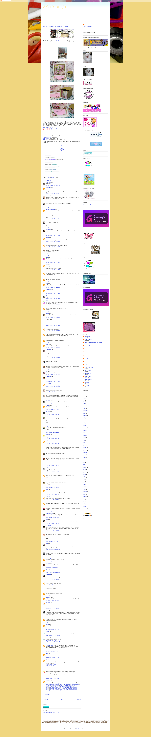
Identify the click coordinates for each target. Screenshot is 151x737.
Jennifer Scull (48, 229)
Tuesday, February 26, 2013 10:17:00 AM (53, 584)
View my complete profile (87, 26)
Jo (46, 507)
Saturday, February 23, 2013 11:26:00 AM (53, 218)
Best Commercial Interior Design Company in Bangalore (59, 687)
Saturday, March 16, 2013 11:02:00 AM (52, 608)
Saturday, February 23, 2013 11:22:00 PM (53, 386)
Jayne (47, 610)
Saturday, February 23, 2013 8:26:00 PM (53, 357)
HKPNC (77, 728)
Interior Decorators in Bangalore (73, 684)
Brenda (47, 489)
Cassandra (48, 563)
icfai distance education (50, 607)
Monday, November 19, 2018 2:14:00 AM (53, 641)
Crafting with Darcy (49, 496)
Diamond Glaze (45, 139)
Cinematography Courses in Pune (51, 640)
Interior (50, 649)
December (85, 410)
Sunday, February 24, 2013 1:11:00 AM (52, 409)
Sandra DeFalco (48, 592)
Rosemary (47, 195)
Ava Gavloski (48, 467)
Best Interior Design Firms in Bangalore (52, 685)
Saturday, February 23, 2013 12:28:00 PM (53, 246)
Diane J (47, 344)
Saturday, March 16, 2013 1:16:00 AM (52, 600)
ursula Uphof (48, 388)
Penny (47, 543)
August (84, 396)
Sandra (47, 481)
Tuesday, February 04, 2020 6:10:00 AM (52, 678)
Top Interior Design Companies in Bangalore (62, 686)
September (85, 415)
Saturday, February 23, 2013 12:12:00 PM (53, 241)
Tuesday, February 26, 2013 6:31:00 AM (52, 579)
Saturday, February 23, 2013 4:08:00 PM (53, 293)
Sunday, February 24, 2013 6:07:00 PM (52, 517)
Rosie (62, 148)
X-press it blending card (47, 135)
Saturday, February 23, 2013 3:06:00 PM (53, 281)
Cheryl (47, 327)
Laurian (47, 416)
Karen (62, 150)
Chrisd (47, 519)
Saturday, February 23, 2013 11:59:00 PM (53, 391)
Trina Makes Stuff (88, 373)
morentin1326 (48, 383)
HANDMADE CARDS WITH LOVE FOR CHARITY (93, 342)
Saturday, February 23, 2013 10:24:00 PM (53, 374)
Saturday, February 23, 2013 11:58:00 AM (53, 235)
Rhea (62, 145)
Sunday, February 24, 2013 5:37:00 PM (52, 511)
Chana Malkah (48, 376)
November (85, 452)
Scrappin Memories (49, 513)
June (84, 400)
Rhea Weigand (48, 187)
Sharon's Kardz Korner (89, 367)
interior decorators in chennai (51, 664)
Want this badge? (95, 147)
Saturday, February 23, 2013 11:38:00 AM (53, 227)
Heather (47, 618)
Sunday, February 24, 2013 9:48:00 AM (52, 449)
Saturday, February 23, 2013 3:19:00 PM (53, 287)
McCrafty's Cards (88, 370)
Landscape (54, 649)
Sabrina (47, 440)
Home (62, 699)
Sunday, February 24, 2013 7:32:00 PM (52, 523)
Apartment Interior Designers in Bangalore (70, 689)
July (84, 398)
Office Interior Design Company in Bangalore (57, 688)
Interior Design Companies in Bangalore (61, 684)
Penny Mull (87, 385)
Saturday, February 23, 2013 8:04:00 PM (53, 342)
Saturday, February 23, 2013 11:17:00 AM (53, 185)
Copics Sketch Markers (47, 136)
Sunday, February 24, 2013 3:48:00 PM (52, 494)
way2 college (48, 602)
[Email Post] (57, 177)
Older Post (79, 699)
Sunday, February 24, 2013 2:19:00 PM (52, 487)
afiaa (46, 659)
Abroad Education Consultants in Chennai (53, 627)
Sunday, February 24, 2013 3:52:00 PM (52, 499)
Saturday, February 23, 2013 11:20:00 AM (53, 193)
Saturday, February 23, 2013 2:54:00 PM (53, 275)
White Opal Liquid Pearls (47, 137)
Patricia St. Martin (88, 376)
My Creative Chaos (88, 345)
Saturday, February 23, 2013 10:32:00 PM (53, 381)
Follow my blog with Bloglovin (88, 204)
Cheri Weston (87, 361)
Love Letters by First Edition (52, 130)
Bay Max (47, 624)
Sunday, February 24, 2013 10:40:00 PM (53, 530)
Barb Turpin (48, 411)
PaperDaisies (48, 434)
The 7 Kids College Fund (60, 40)
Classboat (47, 631)
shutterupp (48, 670)
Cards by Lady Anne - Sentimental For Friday (50, 159)
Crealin (86, 364)
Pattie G (47, 457)
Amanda (47, 533)
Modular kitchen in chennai (50, 665)
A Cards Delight (54, 7)
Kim (62, 147)
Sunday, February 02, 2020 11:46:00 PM (52, 667)
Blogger (85, 728)
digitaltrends (48, 680)
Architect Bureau (57, 655)
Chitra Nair (48, 473)
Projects (47, 649)
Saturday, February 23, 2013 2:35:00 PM (53, 269)
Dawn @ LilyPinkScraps (50, 525)
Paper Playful (87, 336)
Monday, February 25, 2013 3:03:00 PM (52, 555)
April (84, 403)
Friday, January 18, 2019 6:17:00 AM (52, 651)
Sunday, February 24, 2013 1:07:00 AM (52, 403)
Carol (47, 283)
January (84, 408)
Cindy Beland (48, 574)
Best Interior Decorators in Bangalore (56, 689)
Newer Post (46, 699)
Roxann (47, 365)
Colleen (62, 152)
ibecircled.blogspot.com (50, 209)
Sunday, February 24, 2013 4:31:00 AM (52, 432)
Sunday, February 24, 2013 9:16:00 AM (52, 443)
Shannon (62, 149)
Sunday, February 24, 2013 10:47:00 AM (52, 465)
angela (47, 264)
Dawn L (47, 569)
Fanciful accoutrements (55, 128)
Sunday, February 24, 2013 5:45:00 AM (52, 438)
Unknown (47, 339)
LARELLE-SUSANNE (49, 271)
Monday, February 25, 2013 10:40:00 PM (53, 572)
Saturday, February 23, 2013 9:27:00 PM (53, 362)
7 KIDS (47, 300)
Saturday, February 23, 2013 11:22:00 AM (53, 199)
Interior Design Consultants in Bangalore (64, 690)
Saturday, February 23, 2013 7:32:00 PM (53, 325)
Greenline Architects (49, 645)
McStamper (48, 278)
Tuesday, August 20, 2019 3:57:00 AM (52, 657)
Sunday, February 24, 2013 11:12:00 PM (52, 541)
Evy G (47, 257)
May (84, 401)
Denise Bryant (48, 289)
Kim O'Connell (48, 182)
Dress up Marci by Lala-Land (48, 127)
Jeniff (47, 371)
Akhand (47, 653)
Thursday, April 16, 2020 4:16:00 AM (52, 692)
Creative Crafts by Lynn (89, 348)
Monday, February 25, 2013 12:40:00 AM (53, 549)
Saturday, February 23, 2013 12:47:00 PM (53, 262)
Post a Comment (47, 694)
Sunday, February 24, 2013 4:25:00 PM (52, 504)
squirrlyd (47, 237)
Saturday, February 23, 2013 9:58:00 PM (53, 369)
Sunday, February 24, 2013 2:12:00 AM (52, 414)
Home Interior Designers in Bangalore (66, 685)
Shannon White (48, 349)
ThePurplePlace (87, 358)
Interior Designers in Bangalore (55, 683)
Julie (46, 220)
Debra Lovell (48, 597)
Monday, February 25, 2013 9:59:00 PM (52, 567)
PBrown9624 (48, 400)
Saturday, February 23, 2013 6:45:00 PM (53, 317)
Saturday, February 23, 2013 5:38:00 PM (53, 304)
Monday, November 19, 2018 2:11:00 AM (53, 635)
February (84, 406)
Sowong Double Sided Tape (47, 131)
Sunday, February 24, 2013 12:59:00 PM (53, 471)
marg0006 (47, 426)
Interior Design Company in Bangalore (67, 683)
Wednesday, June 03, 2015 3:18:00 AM (52, 629)
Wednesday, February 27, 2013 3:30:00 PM (53, 595)
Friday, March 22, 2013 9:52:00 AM (52, 615)
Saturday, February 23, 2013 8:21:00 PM (53, 347)
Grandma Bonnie (49, 332)
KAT (46, 295)
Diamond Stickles (46, 138)
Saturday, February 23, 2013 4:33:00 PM (53, 298)
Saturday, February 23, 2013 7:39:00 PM (53, 330)
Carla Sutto (87, 382)
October (84, 413)
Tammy (47, 243)
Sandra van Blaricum (88, 339)
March (84, 405)
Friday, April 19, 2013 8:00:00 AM (51, 622)
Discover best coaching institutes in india (62, 675)
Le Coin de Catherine (88, 379)
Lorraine (47, 313)
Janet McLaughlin (49, 558)
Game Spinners (54, 129)
